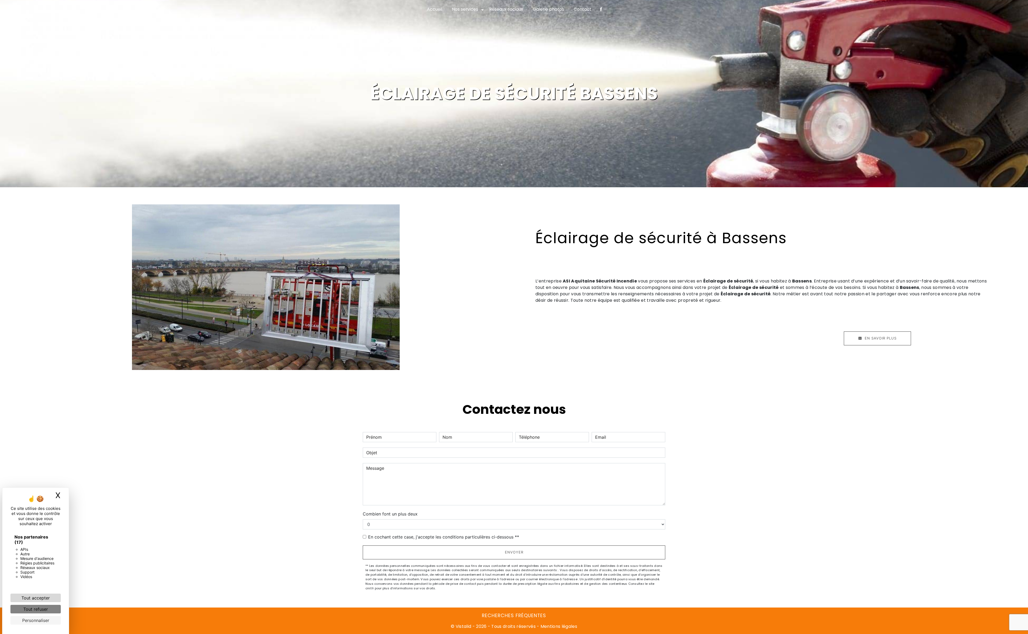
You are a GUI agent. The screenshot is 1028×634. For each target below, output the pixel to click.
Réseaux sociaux (506, 9)
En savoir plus (880, 338)
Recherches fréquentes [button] (514, 615)
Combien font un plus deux (390, 514)
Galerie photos (548, 9)
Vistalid (463, 626)
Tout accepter (35, 598)
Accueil (434, 9)
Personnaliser (35, 620)
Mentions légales (558, 626)
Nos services (465, 9)
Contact (582, 9)
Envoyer (514, 552)
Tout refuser (35, 609)
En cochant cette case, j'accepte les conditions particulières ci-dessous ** (443, 537)
